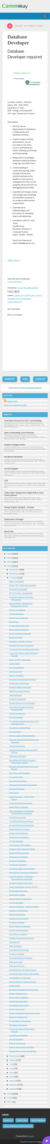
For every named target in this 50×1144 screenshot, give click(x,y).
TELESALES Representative (21, 821)
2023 (9, 554)
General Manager (16, 789)
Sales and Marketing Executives (23, 785)
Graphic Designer (16, 954)
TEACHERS (14, 663)
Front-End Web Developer (20, 803)
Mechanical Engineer (18, 589)
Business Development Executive (23, 989)
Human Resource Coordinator (22, 703)
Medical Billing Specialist (20, 687)
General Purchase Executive (21, 645)
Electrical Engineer (17, 610)
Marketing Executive (18, 891)
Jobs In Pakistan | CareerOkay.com (18, 1126)
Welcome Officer (16, 966)
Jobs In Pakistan (38, 1120)
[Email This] (8, 291)
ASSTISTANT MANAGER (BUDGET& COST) (20, 604)
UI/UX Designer (11, 468)
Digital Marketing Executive (21, 938)
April (11, 1076)
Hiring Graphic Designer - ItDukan (19, 507)
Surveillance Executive (19, 1005)
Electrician (8, 531)
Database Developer (18, 1025)
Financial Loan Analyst (19, 837)
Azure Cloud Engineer (18, 618)
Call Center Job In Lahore (20, 845)
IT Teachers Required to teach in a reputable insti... (24, 722)
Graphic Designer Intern (14, 444)
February (13, 1084)
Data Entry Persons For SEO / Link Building (23, 420)
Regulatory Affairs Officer (20, 641)
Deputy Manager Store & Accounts (24, 1013)
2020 (9, 566)
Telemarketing (15, 695)
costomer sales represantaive (22, 868)
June (11, 1068)
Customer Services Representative (24, 649)
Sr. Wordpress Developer (20, 1021)
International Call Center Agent (22, 970)
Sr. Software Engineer (18, 1035)
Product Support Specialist (21, 883)
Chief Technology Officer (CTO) (23, 887)
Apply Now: (13, 260)
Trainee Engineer (16, 614)
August (12, 1060)
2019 (9, 1094)
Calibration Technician (19, 683)
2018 (9, 1098)
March (12, 1080)
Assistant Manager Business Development (21, 708)
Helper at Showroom (18, 993)
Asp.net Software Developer (21, 825)
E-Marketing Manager (19, 625)
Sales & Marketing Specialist (21, 1047)
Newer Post (10, 379)
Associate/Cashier (17, 894)
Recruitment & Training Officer (22, 981)
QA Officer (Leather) (18, 934)
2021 (9, 562)
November (14, 573)
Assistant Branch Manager (20, 958)
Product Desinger (17, 922)
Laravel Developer (17, 746)
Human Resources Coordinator (22, 1051)
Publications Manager (14, 519)
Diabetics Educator (17, 756)
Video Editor (14, 985)
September (14, 1056)
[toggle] (44, 16)
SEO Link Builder (16, 667)
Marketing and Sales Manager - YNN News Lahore (23, 761)
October (13, 577)
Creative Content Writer (20, 728)
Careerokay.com (14, 281)
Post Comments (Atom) (31, 387)
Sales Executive (16, 637)
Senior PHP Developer (19, 853)
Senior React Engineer (18, 807)
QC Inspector (15, 731)
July (11, 1064)
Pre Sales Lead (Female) (19, 773)
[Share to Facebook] (16, 291)
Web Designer (15, 946)
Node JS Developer (17, 699)
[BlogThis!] (11, 291)
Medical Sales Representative (22, 735)
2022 (9, 558)
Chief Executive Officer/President (24, 973)
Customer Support (17, 713)
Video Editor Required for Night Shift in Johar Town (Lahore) (24, 493)
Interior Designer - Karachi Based (23, 906)
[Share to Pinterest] (18, 291)
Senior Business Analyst (19, 829)
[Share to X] (13, 291)
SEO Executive (15, 671)
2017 (9, 1102)
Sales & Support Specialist (20, 899)
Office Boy (14, 792)
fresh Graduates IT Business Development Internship (21, 812)
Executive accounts (17, 817)
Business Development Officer (22, 679)
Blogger (30, 1136)
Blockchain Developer (19, 629)
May (11, 1072)
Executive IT (14, 942)
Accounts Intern (16, 777)
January (12, 1089)
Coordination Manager (19, 950)
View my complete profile (15, 405)
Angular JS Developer (18, 910)
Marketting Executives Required (23, 872)
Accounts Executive (17, 781)
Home (25, 379)
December (14, 569)
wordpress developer (13, 456)
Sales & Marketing (17, 1043)
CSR (6, 480)
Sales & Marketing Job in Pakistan (19, 432)
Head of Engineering (18, 1017)
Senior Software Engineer (20, 633)
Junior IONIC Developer (20, 660)
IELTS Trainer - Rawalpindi (20, 593)
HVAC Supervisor (17, 1009)
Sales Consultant (16, 581)
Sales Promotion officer (19, 691)
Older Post (40, 379)
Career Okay (29, 295)
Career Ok (18, 295)
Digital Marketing (17, 914)
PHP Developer (16, 717)
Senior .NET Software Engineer (22, 585)
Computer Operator (18, 864)
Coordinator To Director (20, 977)
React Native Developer (19, 926)
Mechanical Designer (18, 857)
